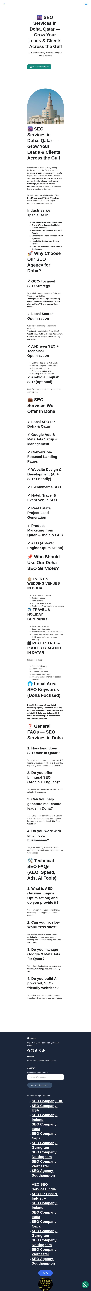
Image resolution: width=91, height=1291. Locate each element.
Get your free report (39, 1085)
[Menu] (86, 4)
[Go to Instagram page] (32, 1050)
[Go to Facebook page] (28, 1050)
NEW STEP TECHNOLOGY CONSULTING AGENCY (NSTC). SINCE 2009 (45, 1284)
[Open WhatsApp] (85, 1284)
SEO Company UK (47, 1101)
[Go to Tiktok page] (36, 1050)
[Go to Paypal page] (43, 1050)
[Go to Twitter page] (40, 1050)
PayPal (45, 1273)
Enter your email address (37, 1073)
